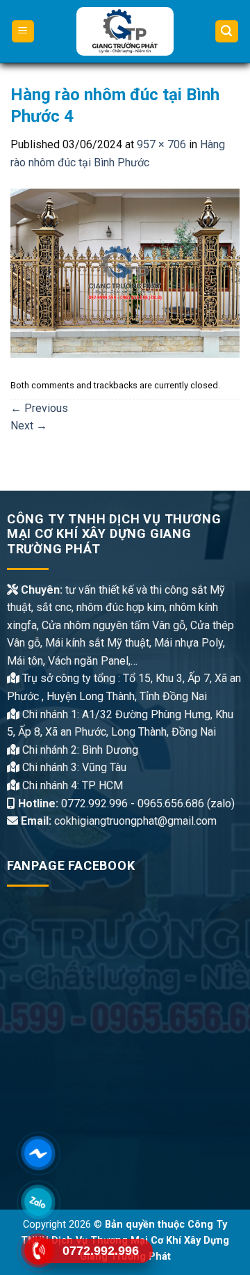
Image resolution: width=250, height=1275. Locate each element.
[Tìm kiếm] (227, 31)
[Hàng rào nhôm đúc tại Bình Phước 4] (125, 272)
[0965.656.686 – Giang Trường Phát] (125, 31)
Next (28, 425)
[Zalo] (38, 1201)
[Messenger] (38, 1153)
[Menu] (23, 31)
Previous (39, 408)
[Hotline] (38, 1250)
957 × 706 (161, 144)
